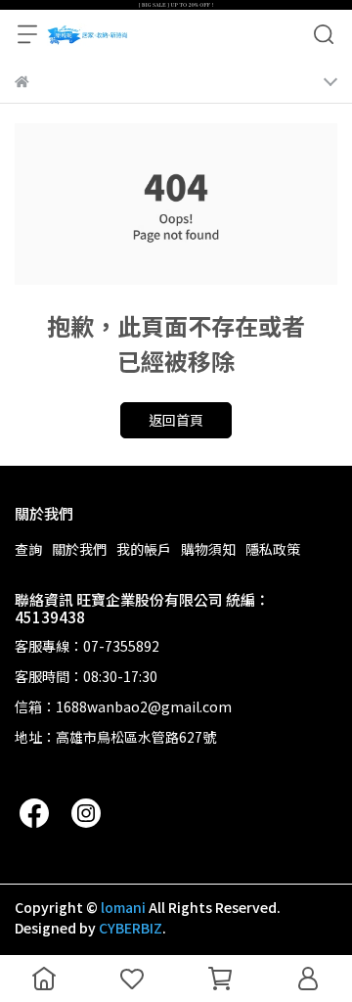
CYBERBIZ (130, 927)
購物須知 (208, 549)
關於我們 (79, 549)
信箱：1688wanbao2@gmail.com (123, 706)
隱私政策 (272, 549)
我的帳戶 (143, 549)
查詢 (28, 549)
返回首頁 (176, 420)
